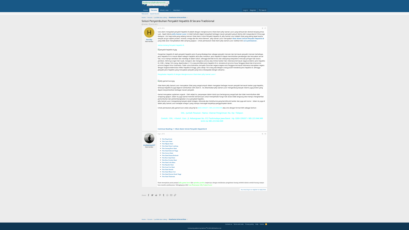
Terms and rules (239, 224)
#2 (265, 134)
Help (256, 224)
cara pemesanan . (250, 41)
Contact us (228, 224)
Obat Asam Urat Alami (168, 167)
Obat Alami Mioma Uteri (169, 172)
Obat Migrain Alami (167, 143)
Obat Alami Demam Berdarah (170, 155)
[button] (170, 10)
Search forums (154, 14)
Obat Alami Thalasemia (168, 176)
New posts (145, 14)
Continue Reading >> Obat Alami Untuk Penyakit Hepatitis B (182, 129)
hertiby (145, 24)
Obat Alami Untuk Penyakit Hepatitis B (248, 38)
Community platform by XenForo (204, 228)
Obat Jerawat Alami (167, 153)
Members (176, 10)
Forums (154, 10)
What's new (164, 10)
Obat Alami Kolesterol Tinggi (170, 151)
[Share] (262, 28)
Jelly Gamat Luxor (179, 34)
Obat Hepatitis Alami (168, 165)
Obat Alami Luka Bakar (168, 162)
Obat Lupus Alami (167, 141)
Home (145, 10)
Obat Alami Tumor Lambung (170, 146)
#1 (265, 28)
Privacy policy (249, 224)
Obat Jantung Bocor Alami (169, 148)
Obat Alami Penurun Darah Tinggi (171, 174)
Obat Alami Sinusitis (167, 169)
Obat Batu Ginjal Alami (168, 158)
